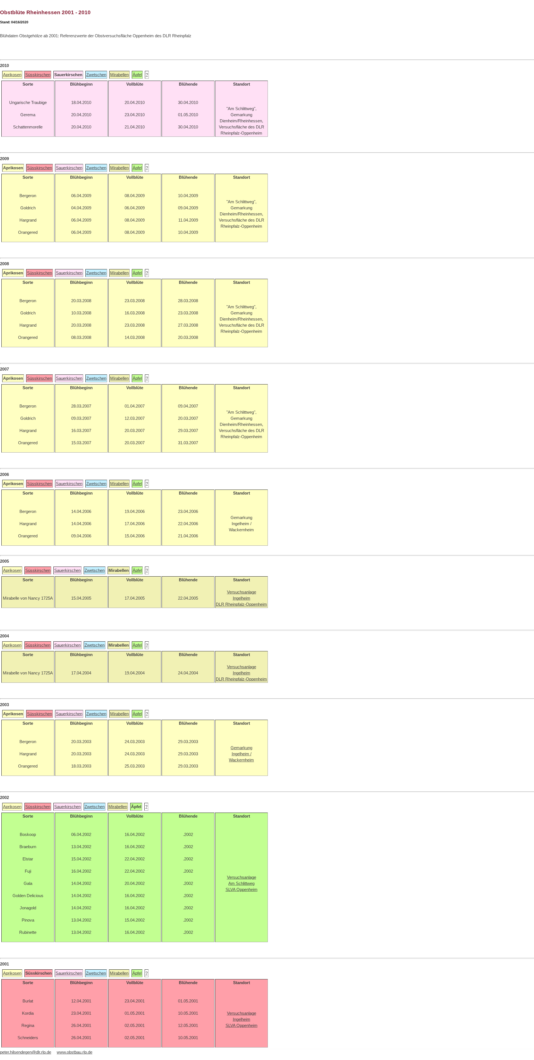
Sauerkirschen (69, 168)
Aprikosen (12, 75)
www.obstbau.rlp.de (74, 1052)
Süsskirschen (37, 75)
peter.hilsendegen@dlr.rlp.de (25, 1052)
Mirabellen (119, 75)
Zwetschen (96, 75)
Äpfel (137, 75)
